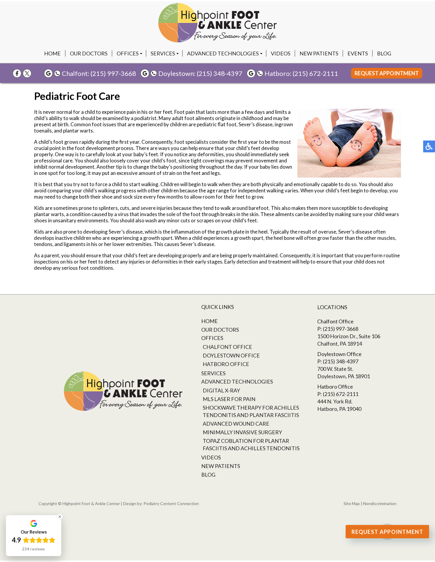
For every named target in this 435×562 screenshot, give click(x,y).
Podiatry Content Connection (171, 503)
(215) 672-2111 (315, 73)
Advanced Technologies (223, 53)
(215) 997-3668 (113, 73)
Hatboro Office (226, 364)
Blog (384, 53)
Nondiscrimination (380, 503)
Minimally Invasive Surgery (242, 432)
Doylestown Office (231, 355)
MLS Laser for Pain (229, 399)
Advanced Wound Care (236, 423)
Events (357, 53)
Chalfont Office (227, 347)
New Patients (318, 53)
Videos (280, 53)
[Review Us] (48, 73)
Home (52, 53)
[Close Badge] (60, 517)
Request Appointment (387, 73)
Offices (127, 53)
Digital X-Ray (221, 390)
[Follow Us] (27, 73)
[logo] (217, 23)
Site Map (352, 503)
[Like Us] (17, 73)
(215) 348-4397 (219, 73)
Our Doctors (88, 53)
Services (163, 53)
